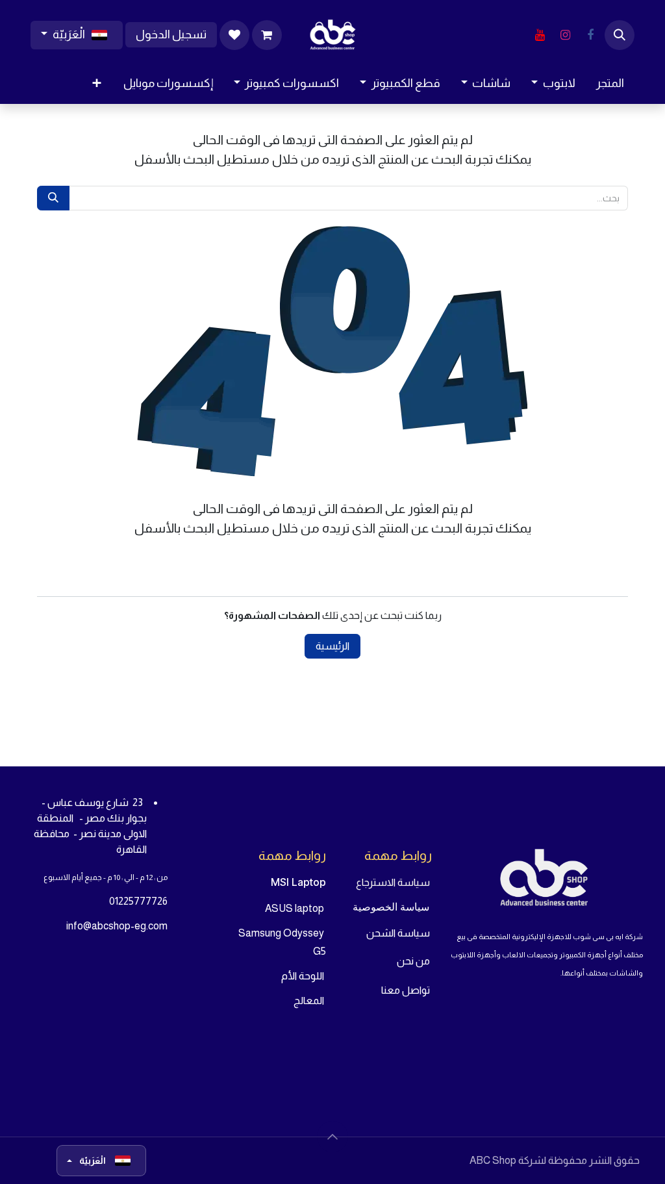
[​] (590, 35)
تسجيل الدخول (171, 34)
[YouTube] (539, 35)
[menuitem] (610, 83)
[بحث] (53, 198)
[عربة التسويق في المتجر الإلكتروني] (267, 35)
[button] (619, 35)
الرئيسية (332, 645)
